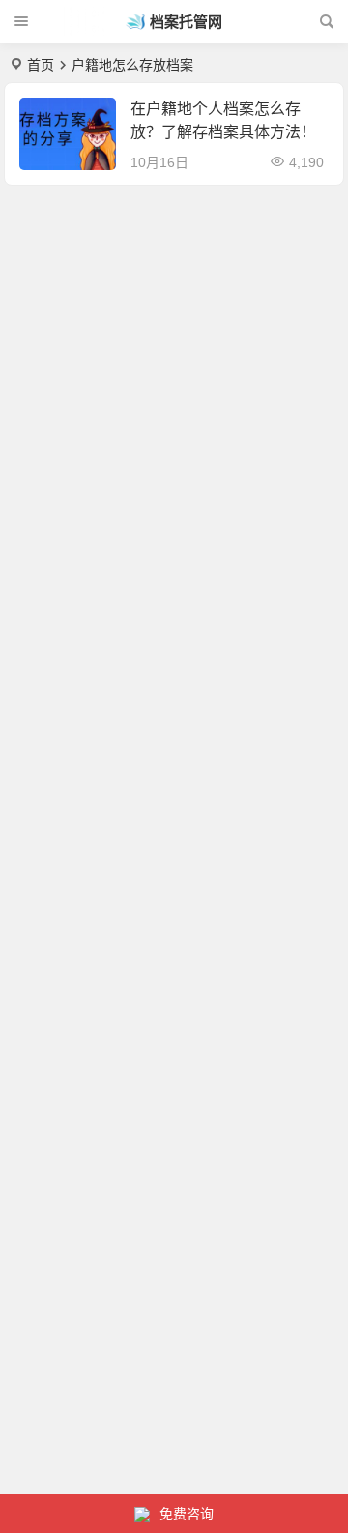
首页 (40, 64)
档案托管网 (186, 22)
